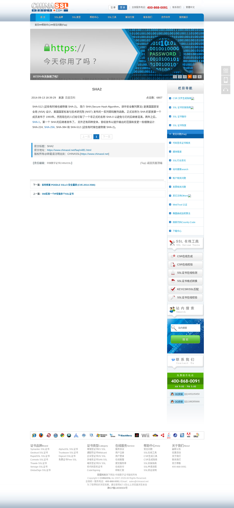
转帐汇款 (119, 470)
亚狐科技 (101, 475)
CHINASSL (105, 478)
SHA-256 (49, 127)
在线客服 (119, 459)
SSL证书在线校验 (187, 297)
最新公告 (176, 449)
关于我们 (176, 456)
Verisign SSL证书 (39, 467)
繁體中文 (190, 7)
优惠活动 (176, 452)
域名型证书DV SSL (96, 463)
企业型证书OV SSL (96, 456)
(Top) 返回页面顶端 (151, 163)
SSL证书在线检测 (187, 272)
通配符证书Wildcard (97, 452)
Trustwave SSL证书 (68, 452)
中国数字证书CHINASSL (64, 6)
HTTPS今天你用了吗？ (46, 76)
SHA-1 (36, 121)
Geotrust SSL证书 (39, 452)
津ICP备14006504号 (117, 488)
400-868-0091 (179, 467)
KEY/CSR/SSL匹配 (188, 289)
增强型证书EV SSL (96, 449)
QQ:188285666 (192, 401)
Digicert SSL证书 (67, 456)
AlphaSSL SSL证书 (68, 449)
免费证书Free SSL (68, 459)
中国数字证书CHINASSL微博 (225, 70)
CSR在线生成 (185, 256)
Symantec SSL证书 (39, 449)
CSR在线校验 (185, 264)
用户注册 (119, 452)
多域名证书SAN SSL (97, 459)
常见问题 (148, 449)
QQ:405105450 (192, 394)
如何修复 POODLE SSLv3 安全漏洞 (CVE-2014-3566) (68, 185)
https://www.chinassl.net (94, 153)
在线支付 (119, 467)
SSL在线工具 (150, 452)
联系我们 (176, 7)
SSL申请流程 (150, 467)
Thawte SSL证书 (38, 463)
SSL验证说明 (150, 470)
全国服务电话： (139, 7)
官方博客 (176, 463)
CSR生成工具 (150, 456)
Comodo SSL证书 (39, 459)
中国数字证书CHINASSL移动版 (225, 80)
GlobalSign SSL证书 (40, 470)
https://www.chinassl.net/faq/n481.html (69, 150)
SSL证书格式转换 (187, 280)
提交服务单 (120, 463)
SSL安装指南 (150, 463)
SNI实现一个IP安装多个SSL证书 (58, 194)
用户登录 (119, 456)
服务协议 (119, 449)
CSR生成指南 (150, 459)
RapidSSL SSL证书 (40, 456)
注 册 (113, 7)
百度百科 (70, 97)
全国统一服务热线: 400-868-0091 (185, 381)
